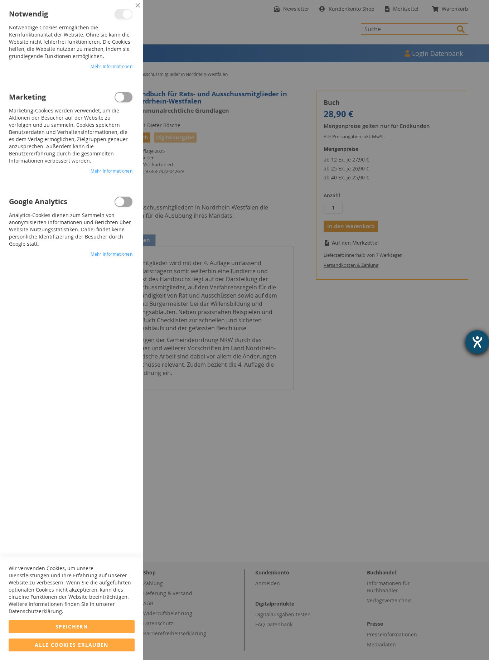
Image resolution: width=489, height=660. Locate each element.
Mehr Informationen (111, 66)
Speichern (71, 626)
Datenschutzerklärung (35, 611)
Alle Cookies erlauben (71, 644)
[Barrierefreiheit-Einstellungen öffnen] (477, 342)
